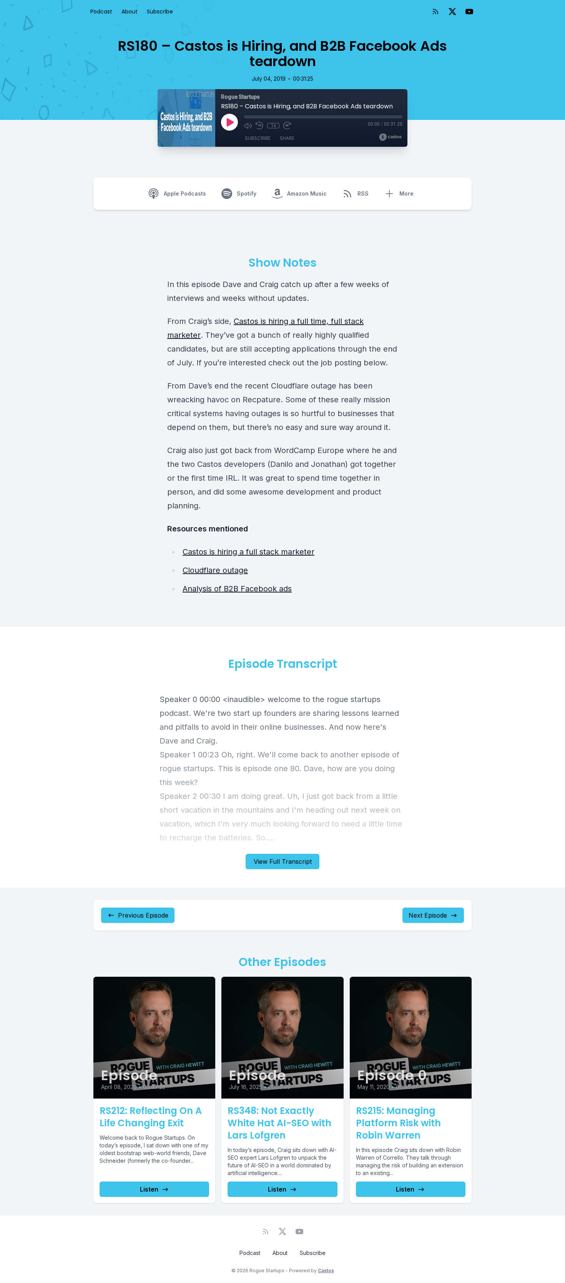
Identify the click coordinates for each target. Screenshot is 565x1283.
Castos (326, 1270)
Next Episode (428, 915)
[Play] (229, 122)
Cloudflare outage (215, 570)
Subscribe (160, 11)
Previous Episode (143, 915)
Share (287, 138)
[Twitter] (452, 11)
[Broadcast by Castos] (390, 137)
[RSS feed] (435, 11)
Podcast (101, 11)
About (129, 11)
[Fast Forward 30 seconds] (287, 125)
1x (273, 125)
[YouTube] (469, 11)
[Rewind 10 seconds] (259, 125)
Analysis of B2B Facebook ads (237, 588)
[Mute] (248, 125)
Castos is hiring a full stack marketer (248, 551)
